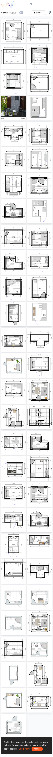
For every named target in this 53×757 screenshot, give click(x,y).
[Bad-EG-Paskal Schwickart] (39, 391)
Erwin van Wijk (14, 684)
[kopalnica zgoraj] (39, 648)
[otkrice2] (13, 340)
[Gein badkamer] (13, 674)
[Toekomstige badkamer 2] (13, 468)
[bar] (39, 288)
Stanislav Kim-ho (16, 246)
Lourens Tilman (15, 143)
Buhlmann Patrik (42, 40)
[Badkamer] (13, 520)
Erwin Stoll (13, 581)
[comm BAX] (13, 443)
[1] (13, 262)
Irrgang (11, 426)
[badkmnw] (39, 134)
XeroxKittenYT (14, 375)
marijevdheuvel (41, 143)
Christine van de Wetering (20, 221)
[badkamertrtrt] (39, 237)
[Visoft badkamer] (13, 211)
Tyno (10, 555)
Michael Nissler (41, 478)
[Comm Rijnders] (13, 82)
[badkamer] (39, 365)
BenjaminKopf (40, 401)
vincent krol (39, 375)
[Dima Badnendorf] (13, 31)
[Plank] (13, 159)
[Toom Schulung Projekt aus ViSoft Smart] (39, 468)
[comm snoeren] (13, 185)
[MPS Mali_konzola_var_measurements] (13, 726)
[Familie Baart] (39, 56)
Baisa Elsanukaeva (17, 40)
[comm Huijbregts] (13, 288)
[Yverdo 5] (13, 314)
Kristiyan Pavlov (41, 298)
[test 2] (13, 623)
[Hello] (13, 365)
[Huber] (39, 31)
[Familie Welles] (39, 262)
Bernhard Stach (15, 169)
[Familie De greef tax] (39, 314)
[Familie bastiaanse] (39, 108)
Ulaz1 (11, 349)
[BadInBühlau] (13, 417)
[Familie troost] (39, 211)
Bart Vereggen (14, 529)
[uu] (39, 340)
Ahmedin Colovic (41, 195)
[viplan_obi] (39, 82)
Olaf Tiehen (39, 426)
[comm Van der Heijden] (13, 391)
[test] (13, 134)
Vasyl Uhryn (13, 118)
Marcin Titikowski (16, 272)
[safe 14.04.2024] (39, 546)
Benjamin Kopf (41, 555)
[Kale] (39, 185)
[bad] (13, 237)
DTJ (10, 66)
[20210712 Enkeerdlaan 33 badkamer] (13, 546)
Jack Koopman (15, 478)
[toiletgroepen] (13, 56)
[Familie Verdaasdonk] (39, 159)
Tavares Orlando (15, 323)
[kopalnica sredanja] (39, 597)
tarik (10, 735)
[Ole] (39, 417)
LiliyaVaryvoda (41, 92)
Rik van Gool (40, 66)
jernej (10, 607)
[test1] (13, 108)
